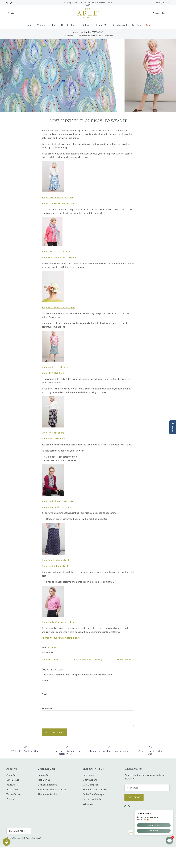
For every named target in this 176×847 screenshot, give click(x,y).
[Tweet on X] (48, 647)
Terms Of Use (13, 794)
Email (44, 694)
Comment (47, 707)
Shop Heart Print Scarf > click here (60, 257)
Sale (148, 25)
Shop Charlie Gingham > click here (59, 622)
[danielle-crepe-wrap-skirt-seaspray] (53, 191)
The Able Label (19, 838)
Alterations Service (47, 794)
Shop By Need (119, 25)
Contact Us (43, 774)
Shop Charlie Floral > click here (57, 500)
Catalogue (85, 25)
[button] (169, 840)
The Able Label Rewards (95, 789)
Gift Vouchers (90, 779)
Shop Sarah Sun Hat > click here (58, 307)
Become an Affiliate (93, 799)
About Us (11, 774)
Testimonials (44, 779)
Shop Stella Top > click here (56, 251)
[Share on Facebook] (52, 647)
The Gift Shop (68, 25)
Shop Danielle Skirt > (58, 197)
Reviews (10, 784)
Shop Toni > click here (53, 432)
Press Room (12, 789)
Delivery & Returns (47, 784)
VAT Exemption (91, 784)
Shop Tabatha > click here (55, 366)
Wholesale (88, 804)
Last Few (136, 25)
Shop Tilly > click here (53, 372)
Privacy (10, 799)
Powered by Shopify (34, 838)
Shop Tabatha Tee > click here (57, 566)
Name (45, 680)
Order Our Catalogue (93, 794)
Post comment (54, 732)
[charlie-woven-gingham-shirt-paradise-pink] (53, 616)
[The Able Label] (88, 13)
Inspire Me (101, 25)
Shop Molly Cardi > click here (57, 506)
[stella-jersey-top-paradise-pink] (52, 245)
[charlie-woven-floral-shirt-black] (53, 494)
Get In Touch (12, 779)
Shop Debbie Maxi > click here (57, 560)
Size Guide (88, 774)
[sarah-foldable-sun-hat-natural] (53, 301)
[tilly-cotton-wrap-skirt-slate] (53, 360)
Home (29, 25)
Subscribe (134, 797)
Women (41, 25)
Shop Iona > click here (53, 438)
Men (53, 25)
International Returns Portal (52, 789)
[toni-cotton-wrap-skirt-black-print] (53, 426)
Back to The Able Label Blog (88, 659)
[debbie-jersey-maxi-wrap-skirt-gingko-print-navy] (53, 554)
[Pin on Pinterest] (55, 647)
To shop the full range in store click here (62, 637)
